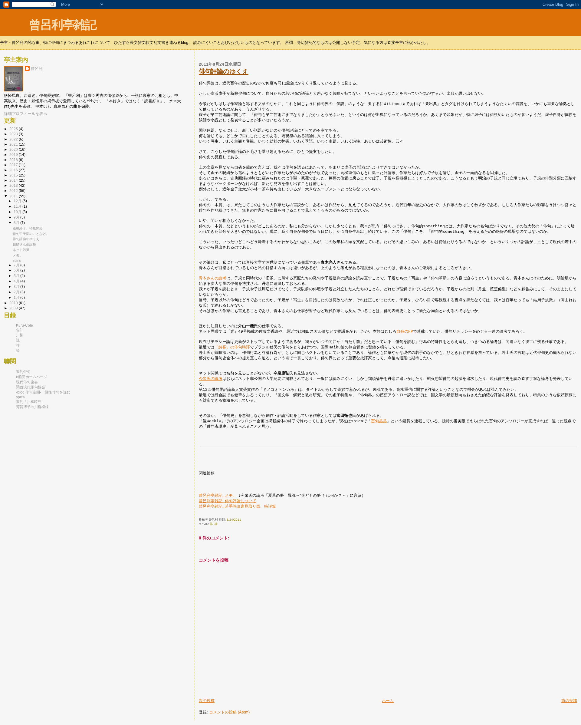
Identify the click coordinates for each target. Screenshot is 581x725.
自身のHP (404, 331)
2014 (14, 180)
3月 (17, 286)
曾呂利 (37, 68)
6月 (17, 270)
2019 (14, 155)
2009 (14, 308)
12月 (18, 201)
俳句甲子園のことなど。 (31, 234)
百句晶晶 (379, 421)
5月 (17, 276)
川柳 (19, 335)
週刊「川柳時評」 (30, 402)
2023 (14, 134)
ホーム (388, 700)
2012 (14, 191)
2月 (17, 292)
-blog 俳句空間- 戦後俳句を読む (43, 392)
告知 (19, 330)
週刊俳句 (23, 372)
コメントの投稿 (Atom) (229, 712)
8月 (17, 223)
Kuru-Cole (24, 325)
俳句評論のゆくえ (223, 71)
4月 (17, 281)
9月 (17, 217)
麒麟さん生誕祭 (24, 244)
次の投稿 (207, 700)
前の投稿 (569, 700)
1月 (17, 297)
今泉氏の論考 (210, 379)
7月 (17, 265)
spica (17, 260)
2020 (14, 149)
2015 (14, 175)
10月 (18, 212)
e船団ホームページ (31, 377)
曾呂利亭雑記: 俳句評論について (227, 501)
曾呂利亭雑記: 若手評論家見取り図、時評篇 (237, 506)
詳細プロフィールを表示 (25, 113)
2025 (14, 129)
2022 (14, 139)
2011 (14, 196)
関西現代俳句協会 (30, 387)
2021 (14, 144)
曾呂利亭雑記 (62, 24)
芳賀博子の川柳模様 (32, 407)
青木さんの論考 (212, 278)
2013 (14, 185)
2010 (14, 303)
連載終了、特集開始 (28, 228)
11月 (18, 206)
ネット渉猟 (21, 250)
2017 (14, 165)
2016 (14, 170)
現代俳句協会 (27, 382)
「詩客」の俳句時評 (232, 347)
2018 (14, 160)
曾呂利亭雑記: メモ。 (218, 495)
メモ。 (18, 255)
